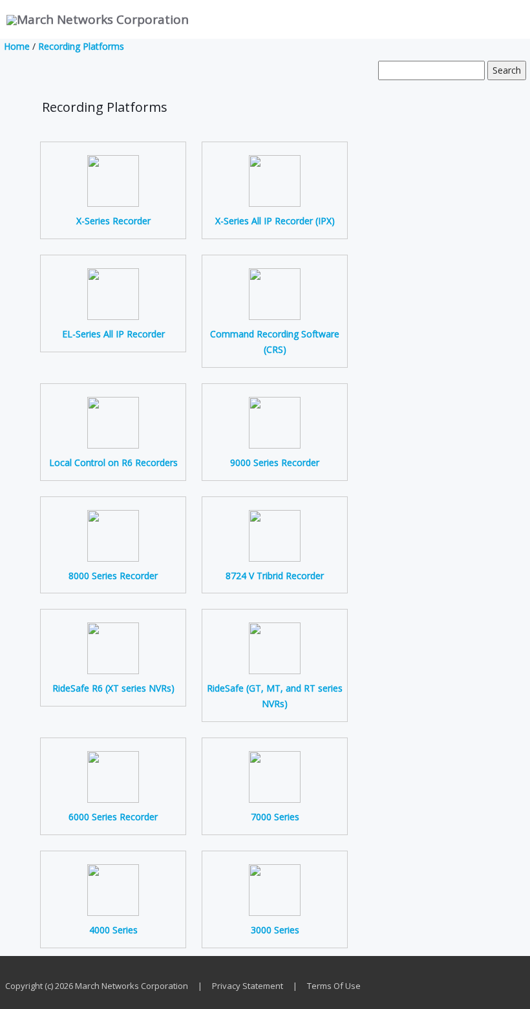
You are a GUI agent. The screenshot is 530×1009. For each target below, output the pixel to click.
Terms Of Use (334, 986)
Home (17, 46)
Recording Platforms (81, 46)
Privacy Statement (247, 986)
